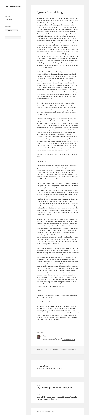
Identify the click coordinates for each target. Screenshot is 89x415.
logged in (47, 368)
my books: (8, 16)
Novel (69, 349)
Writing (39, 351)
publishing (74, 349)
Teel (51, 349)
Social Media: (8, 19)
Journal (58, 349)
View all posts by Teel (68, 339)
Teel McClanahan (13, 6)
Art (55, 349)
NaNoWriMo (64, 349)
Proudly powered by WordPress (45, 411)
